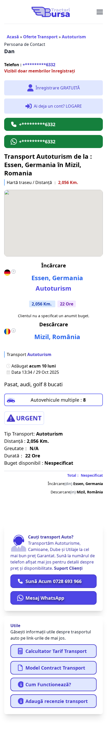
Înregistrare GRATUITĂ (58, 88)
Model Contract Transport (55, 668)
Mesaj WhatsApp (44, 598)
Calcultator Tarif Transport (56, 651)
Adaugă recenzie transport (56, 701)
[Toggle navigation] (100, 12)
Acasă (13, 37)
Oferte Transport (40, 37)
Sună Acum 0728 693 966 (53, 581)
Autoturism (74, 37)
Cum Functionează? (48, 684)
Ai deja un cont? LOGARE (58, 106)
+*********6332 (29, 65)
